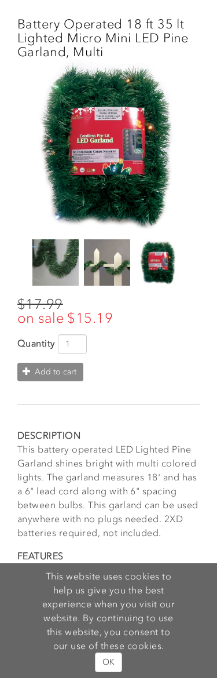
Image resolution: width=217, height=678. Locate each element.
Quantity (36, 343)
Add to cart (54, 372)
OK (108, 662)
